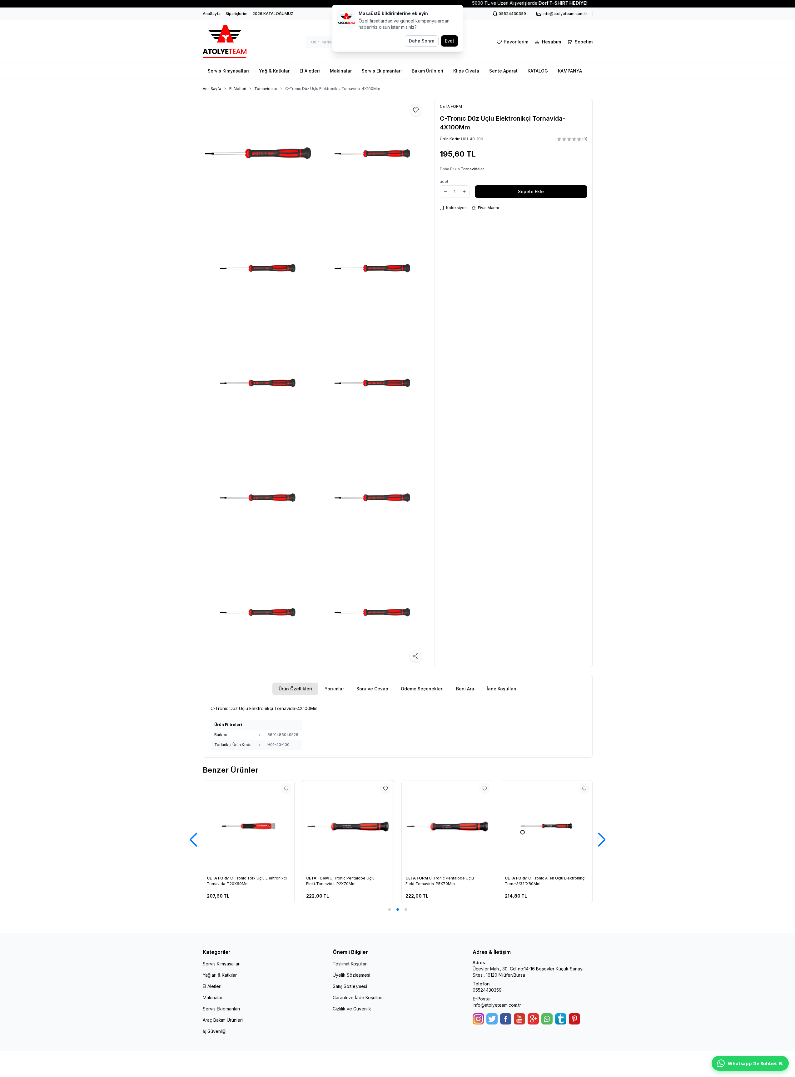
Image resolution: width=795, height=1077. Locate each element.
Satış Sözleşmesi (350, 986)
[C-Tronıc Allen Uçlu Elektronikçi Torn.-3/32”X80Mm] (546, 826)
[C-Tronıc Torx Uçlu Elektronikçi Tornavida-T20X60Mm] (248, 826)
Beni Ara (465, 688)
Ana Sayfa (212, 88)
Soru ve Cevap (372, 688)
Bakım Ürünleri (427, 70)
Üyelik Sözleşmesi (351, 975)
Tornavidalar (265, 88)
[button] (389, 909)
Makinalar (341, 70)
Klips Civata (466, 70)
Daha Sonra (422, 40)
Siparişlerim (236, 13)
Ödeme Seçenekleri (422, 688)
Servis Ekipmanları (382, 70)
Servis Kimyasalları (228, 70)
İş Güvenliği (214, 1031)
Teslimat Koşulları (350, 963)
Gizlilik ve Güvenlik (352, 1008)
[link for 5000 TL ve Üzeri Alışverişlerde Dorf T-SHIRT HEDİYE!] (397, 3)
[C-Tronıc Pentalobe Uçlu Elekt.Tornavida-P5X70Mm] (447, 826)
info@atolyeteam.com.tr (497, 1005)
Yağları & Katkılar (220, 975)
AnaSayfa (212, 13)
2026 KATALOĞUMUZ (272, 13)
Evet (449, 40)
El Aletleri (310, 70)
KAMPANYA (570, 70)
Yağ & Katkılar (274, 70)
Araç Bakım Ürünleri (223, 1020)
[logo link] (224, 41)
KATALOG (538, 70)
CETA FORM (218, 878)
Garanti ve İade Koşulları (357, 997)
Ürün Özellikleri (295, 688)
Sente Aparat (503, 70)
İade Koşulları (501, 688)
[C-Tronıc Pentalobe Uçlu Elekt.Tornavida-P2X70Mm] (348, 826)
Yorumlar (334, 688)
